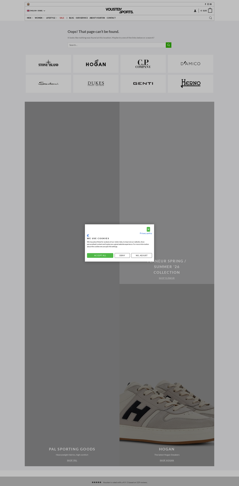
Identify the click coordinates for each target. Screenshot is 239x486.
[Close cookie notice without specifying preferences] (148, 229)
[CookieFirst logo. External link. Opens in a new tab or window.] (88, 235)
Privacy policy (146, 233)
